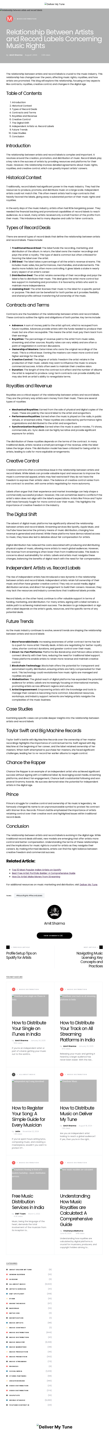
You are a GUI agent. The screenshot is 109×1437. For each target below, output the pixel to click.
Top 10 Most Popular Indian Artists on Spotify (36, 869)
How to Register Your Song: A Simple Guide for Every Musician (28, 1116)
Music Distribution (19, 1332)
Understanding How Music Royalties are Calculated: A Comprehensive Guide (76, 1210)
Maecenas (14, 1308)
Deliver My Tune (88, 884)
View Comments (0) (53, 936)
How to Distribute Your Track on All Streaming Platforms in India (77, 1031)
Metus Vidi (14, 1313)
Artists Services (17, 1289)
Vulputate (14, 1395)
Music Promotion (18, 1357)
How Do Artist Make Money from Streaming (36, 876)
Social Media (15, 1371)
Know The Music (17, 1303)
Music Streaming (18, 1361)
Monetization (16, 1318)
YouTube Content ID (19, 1405)
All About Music (17, 1284)
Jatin (17, 1131)
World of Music (17, 1400)
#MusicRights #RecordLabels (29, 895)
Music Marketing (18, 1347)
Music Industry (17, 1342)
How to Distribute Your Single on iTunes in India (29, 1028)
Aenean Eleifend (17, 1274)
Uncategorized (17, 1381)
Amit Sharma (16, 55)
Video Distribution (19, 1386)
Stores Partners (17, 1376)
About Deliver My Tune (20, 1270)
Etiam (12, 1299)
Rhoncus (13, 1366)
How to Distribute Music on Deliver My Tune (77, 1113)
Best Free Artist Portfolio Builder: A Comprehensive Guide (43, 873)
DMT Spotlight (16, 1294)
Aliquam (13, 1279)
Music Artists (16, 1323)
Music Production (18, 1352)
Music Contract (17, 1328)
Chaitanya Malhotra (73, 1231)
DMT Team (20, 1214)
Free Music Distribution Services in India (28, 1202)
